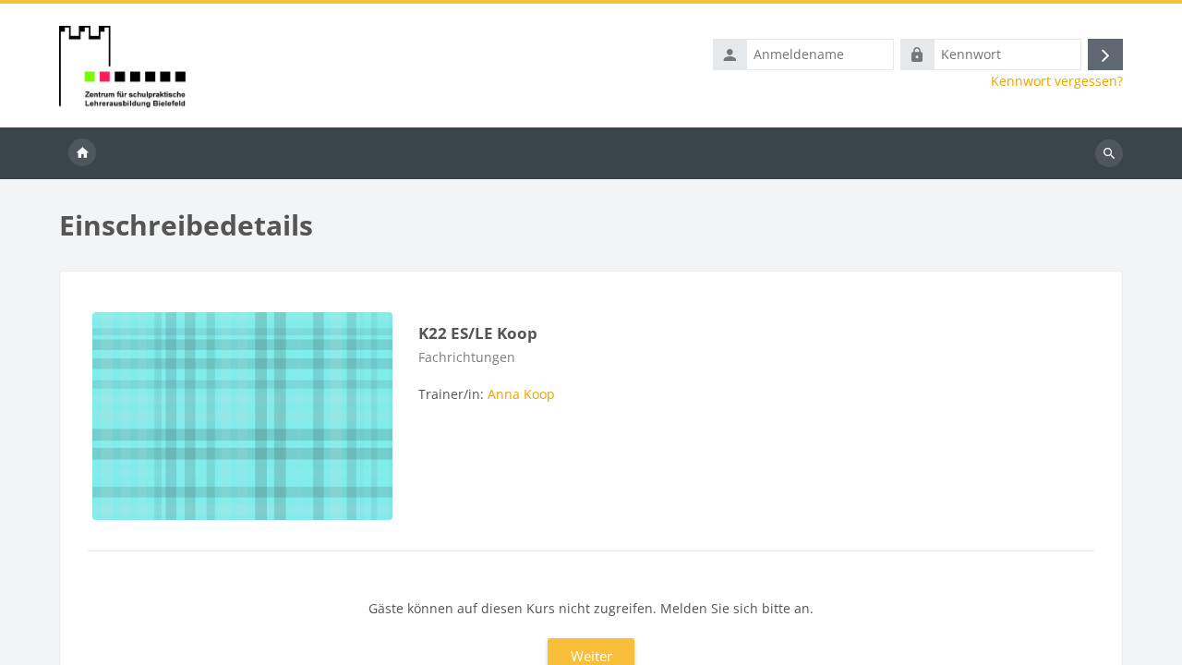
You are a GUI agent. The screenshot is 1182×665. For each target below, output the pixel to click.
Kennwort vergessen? (1057, 81)
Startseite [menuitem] (82, 153)
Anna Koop (521, 394)
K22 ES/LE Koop (477, 333)
